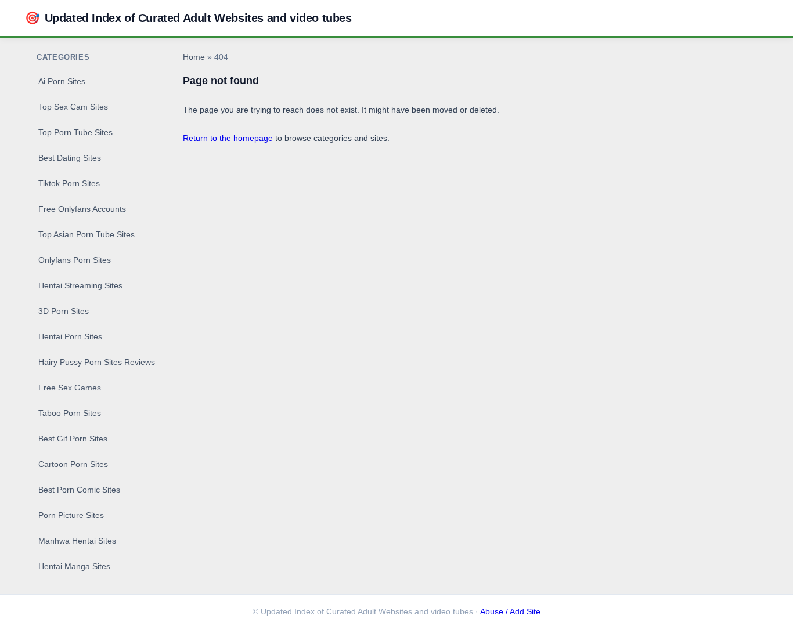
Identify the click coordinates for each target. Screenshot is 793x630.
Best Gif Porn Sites (72, 438)
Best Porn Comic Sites (79, 489)
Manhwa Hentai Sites (77, 540)
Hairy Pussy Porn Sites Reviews (96, 362)
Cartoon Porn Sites (73, 464)
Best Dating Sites (69, 157)
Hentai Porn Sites (70, 336)
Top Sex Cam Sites (73, 106)
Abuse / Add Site (510, 611)
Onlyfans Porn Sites (74, 260)
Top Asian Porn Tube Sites (86, 234)
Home (194, 57)
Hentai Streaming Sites (80, 285)
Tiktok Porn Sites (69, 183)
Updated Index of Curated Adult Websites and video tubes (188, 17)
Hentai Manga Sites (74, 566)
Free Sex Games (69, 387)
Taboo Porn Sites (69, 413)
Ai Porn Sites (61, 81)
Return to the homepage (228, 138)
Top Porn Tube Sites (75, 132)
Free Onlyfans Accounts (82, 208)
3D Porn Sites (63, 311)
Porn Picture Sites (71, 515)
